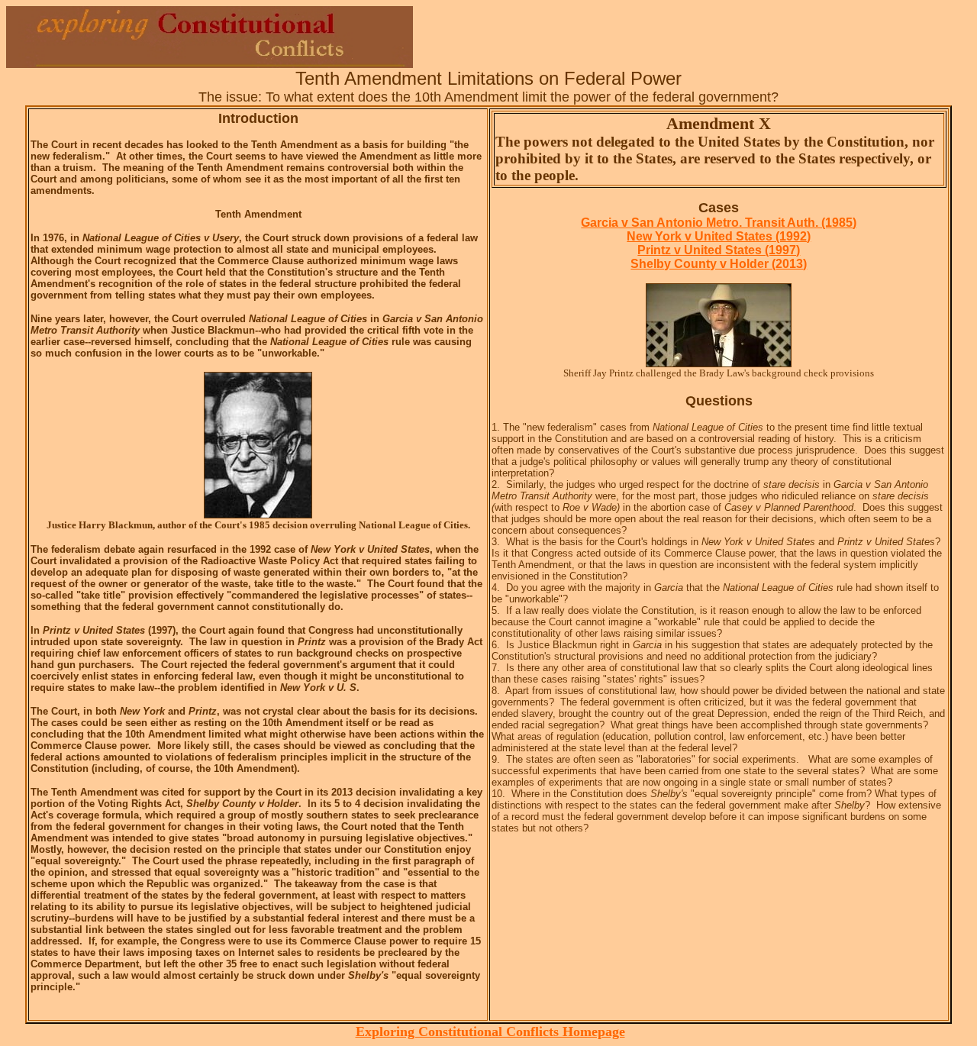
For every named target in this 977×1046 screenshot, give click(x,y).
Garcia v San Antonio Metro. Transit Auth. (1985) (718, 222)
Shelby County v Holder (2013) (718, 263)
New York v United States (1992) (719, 236)
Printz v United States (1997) (718, 250)
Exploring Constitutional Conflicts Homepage (490, 1031)
